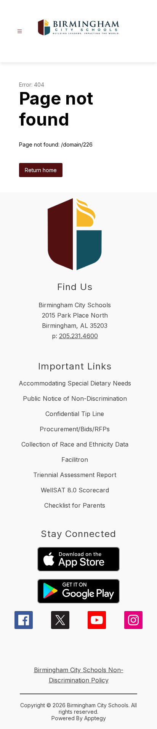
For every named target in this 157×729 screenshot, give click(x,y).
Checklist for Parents (74, 505)
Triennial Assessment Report (74, 475)
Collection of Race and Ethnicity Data (74, 444)
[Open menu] (19, 31)
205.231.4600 (78, 336)
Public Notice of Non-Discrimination (75, 398)
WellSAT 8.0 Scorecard (75, 490)
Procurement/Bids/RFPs (75, 429)
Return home (41, 170)
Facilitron (74, 459)
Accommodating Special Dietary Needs (75, 383)
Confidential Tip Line (74, 414)
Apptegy (95, 718)
